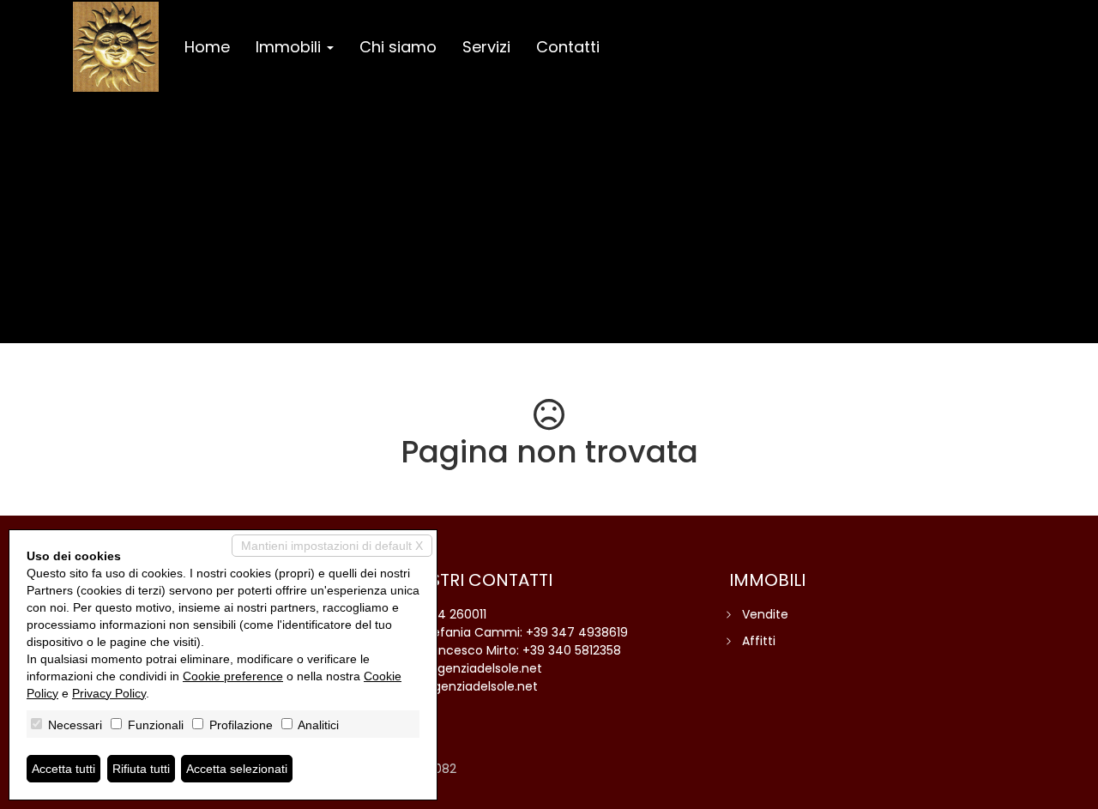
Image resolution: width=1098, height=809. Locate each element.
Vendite (765, 614)
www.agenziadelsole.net (466, 686)
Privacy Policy (109, 693)
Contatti (568, 46)
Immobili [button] (290, 46)
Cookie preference (233, 676)
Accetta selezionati (236, 769)
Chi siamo (398, 46)
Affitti (758, 640)
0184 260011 (452, 614)
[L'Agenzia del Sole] (116, 47)
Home (207, 46)
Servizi (486, 46)
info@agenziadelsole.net (468, 668)
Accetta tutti (63, 769)
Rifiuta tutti (141, 769)
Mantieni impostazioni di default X (332, 545)
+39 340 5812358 (571, 650)
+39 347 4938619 (577, 632)
